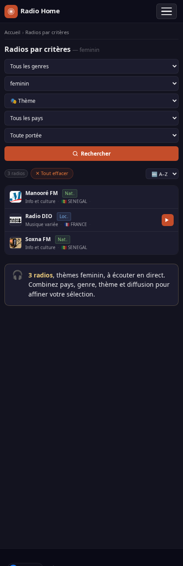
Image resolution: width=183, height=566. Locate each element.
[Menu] (166, 12)
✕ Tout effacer (52, 173)
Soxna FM (38, 239)
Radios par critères (47, 32)
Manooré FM (41, 193)
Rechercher (96, 153)
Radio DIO (38, 216)
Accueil (12, 32)
